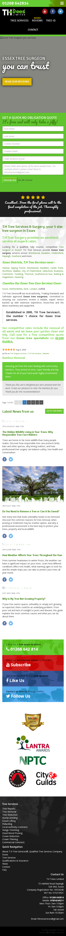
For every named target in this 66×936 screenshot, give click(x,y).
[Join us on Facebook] (53, 11)
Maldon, (17, 270)
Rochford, (7, 270)
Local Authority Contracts (15, 827)
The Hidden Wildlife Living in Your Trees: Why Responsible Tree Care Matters (27, 433)
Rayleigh (6, 256)
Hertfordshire (15, 288)
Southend (16, 256)
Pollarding (7, 823)
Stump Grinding (9, 817)
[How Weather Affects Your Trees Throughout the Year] (33, 544)
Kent (26, 288)
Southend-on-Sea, (44, 274)
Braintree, (59, 270)
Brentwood (34, 253)
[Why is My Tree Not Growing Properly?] (33, 588)
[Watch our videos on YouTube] (45, 11)
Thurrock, (30, 274)
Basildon (45, 253)
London (33, 288)
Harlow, (6, 267)
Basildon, (45, 267)
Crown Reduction (10, 836)
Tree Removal (9, 811)
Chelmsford (57, 253)
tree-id (51, 20)
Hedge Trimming (10, 830)
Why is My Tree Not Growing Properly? (23, 598)
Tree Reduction (9, 814)
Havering (19, 277)
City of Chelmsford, (32, 270)
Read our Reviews (17, 81)
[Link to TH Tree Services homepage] (16, 11)
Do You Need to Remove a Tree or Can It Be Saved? (30, 511)
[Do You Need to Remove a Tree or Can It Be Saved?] (33, 484)
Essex (5, 288)
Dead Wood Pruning (12, 833)
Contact (33, 29)
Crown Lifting (9, 820)
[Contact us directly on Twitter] (61, 11)
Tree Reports (8, 808)
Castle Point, (57, 267)
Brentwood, (33, 267)
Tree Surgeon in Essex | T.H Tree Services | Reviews (29, 353)
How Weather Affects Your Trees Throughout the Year (32, 555)
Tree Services (19, 20)
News (5, 863)
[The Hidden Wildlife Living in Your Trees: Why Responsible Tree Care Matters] (33, 421)
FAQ (4, 869)
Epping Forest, (19, 267)
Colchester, (8, 274)
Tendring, (19, 274)
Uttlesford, (48, 270)
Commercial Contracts (13, 842)
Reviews (37, 20)
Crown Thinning (10, 839)
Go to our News (54, 411)
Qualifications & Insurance (15, 860)
